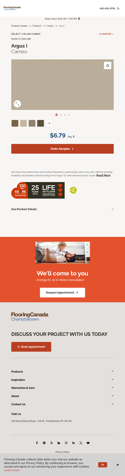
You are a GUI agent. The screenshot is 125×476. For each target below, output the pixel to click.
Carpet (50, 26)
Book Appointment (33, 346)
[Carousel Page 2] (61, 115)
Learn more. (12, 470)
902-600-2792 (107, 8)
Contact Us (18, 404)
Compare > (106, 34)
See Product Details (24, 209)
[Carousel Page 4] (69, 115)
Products (37, 26)
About (15, 396)
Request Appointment (60, 292)
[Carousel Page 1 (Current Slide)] (56, 115)
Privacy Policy (62, 452)
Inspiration (18, 379)
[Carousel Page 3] (65, 115)
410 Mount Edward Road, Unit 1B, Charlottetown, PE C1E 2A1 (41, 421)
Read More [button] (103, 175)
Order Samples (60, 148)
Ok (102, 465)
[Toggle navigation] (118, 8)
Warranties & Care (23, 387)
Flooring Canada (19, 26)
